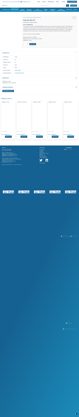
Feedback (41, 154)
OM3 (16, 65)
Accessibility (42, 152)
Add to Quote (32, 44)
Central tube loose (8, 113)
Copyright (41, 151)
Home (24, 17)
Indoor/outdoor (18, 70)
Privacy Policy (42, 149)
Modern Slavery (42, 155)
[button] (59, 1)
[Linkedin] (46, 160)
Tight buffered (39, 113)
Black (16, 67)
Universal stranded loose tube (55, 113)
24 (15, 62)
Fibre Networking (29, 17)
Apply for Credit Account (44, 153)
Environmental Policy (43, 157)
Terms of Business (43, 156)
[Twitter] (41, 160)
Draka (16, 56)
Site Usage (42, 150)
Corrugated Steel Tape (19, 73)
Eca (15, 59)
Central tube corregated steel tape (24, 113)
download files (9, 91)
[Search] (67, 5)
